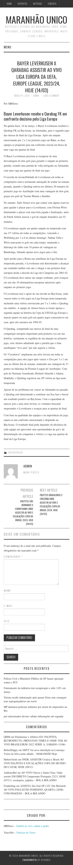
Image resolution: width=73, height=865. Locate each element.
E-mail (8, 606)
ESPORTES (22, 3)
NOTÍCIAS (37, 3)
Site (7, 621)
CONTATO (52, 3)
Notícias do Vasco (25, 832)
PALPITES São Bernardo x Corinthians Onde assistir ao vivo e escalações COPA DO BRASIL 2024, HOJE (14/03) (23, 512)
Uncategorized (15, 452)
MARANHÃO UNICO (36, 19)
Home (9, 3)
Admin (36, 95)
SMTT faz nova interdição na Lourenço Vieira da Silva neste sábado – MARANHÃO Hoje (34, 752)
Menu (7, 47)
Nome (7, 590)
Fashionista (30, 860)
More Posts (31, 472)
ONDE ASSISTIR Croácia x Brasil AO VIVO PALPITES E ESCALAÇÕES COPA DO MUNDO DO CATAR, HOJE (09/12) (35, 763)
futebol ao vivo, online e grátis (32, 826)
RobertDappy (11, 750)
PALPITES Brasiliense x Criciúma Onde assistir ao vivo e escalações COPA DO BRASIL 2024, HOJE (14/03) (51, 504)
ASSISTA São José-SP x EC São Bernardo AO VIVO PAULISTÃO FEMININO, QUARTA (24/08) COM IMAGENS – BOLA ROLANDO (35, 789)
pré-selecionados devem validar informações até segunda (33, 716)
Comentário (13, 556)
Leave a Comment (51, 95)
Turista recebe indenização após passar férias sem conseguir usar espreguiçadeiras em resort (35, 699)
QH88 (7, 737)
